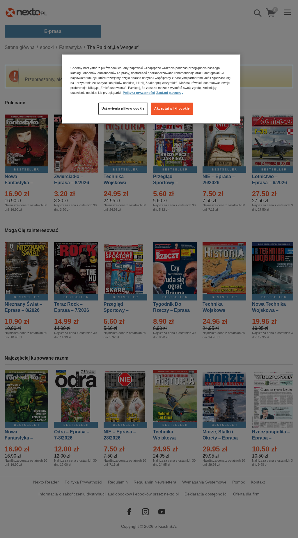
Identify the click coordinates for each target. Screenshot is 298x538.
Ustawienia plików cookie (123, 108)
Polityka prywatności (139, 92)
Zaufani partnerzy (169, 92)
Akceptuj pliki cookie (172, 108)
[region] (151, 89)
